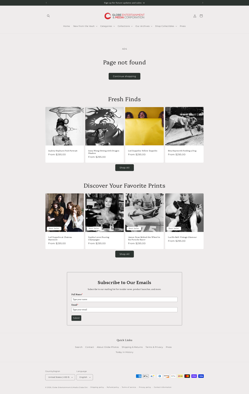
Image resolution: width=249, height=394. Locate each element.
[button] (48, 16)
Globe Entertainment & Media (65, 387)
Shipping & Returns (132, 347)
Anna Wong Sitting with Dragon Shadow (103, 151)
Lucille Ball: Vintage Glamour (182, 237)
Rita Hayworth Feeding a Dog (182, 150)
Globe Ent (83, 387)
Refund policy (113, 387)
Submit (76, 318)
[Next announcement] (203, 2)
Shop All (125, 167)
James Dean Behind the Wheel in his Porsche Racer (144, 238)
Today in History (124, 352)
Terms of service (129, 387)
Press (169, 347)
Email (74, 305)
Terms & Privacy (154, 347)
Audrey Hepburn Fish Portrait (63, 150)
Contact (89, 347)
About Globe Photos (108, 347)
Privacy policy (145, 387)
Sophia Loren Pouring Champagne (98, 238)
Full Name (77, 294)
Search (79, 347)
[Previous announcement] (46, 2)
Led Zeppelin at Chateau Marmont (60, 238)
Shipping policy (97, 387)
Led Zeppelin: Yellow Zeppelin (142, 150)
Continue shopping (124, 76)
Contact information (162, 387)
